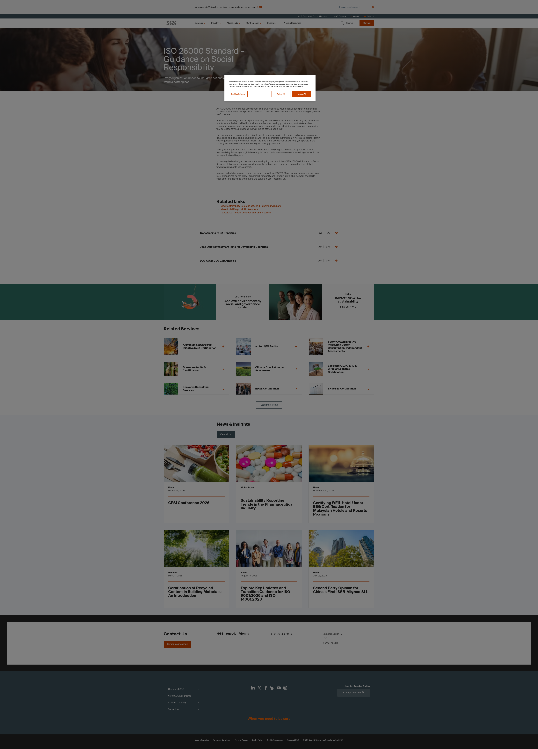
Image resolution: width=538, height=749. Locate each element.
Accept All (302, 94)
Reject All (281, 94)
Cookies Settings (238, 94)
